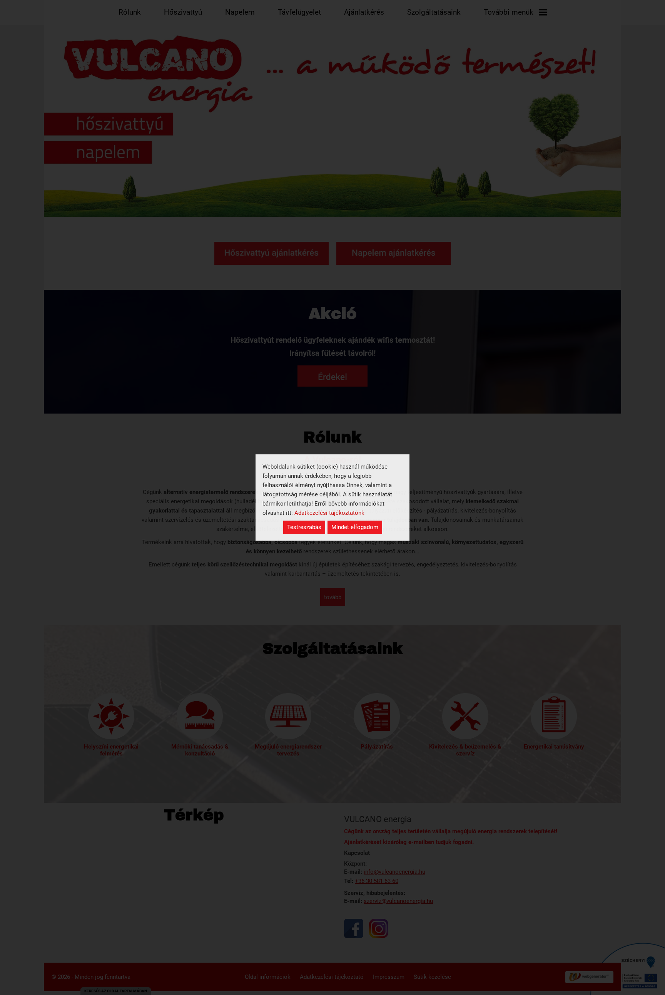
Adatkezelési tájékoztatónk (329, 512)
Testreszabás (304, 527)
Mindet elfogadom (354, 527)
